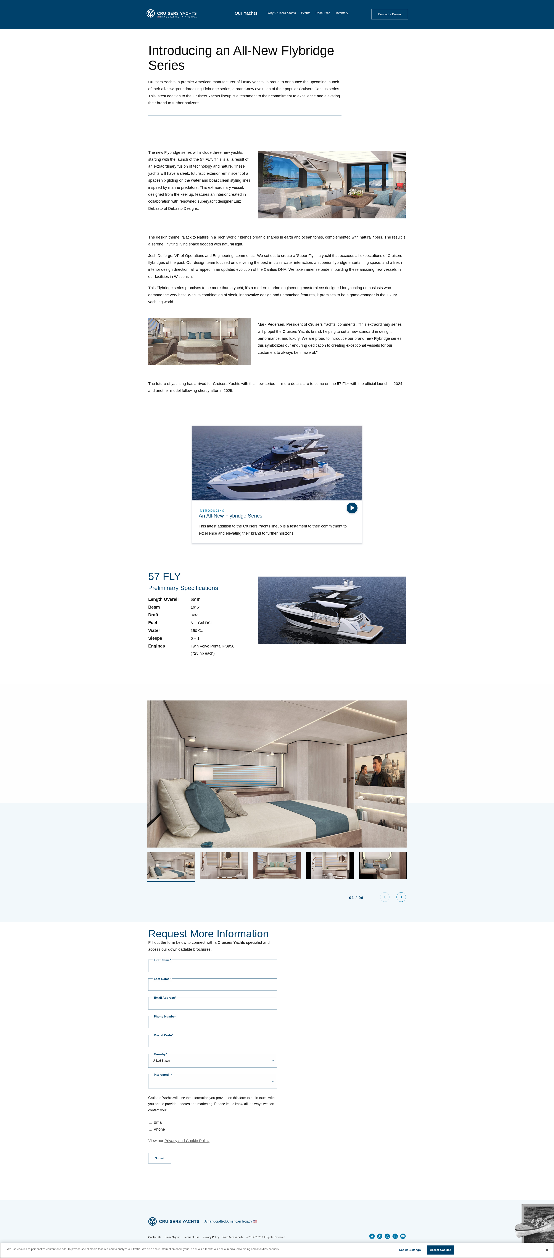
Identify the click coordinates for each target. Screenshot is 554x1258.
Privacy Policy (211, 1237)
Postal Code (163, 1035)
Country (160, 1054)
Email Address (164, 997)
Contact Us (154, 1237)
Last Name (161, 979)
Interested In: (164, 1074)
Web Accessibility (233, 1237)
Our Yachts (246, 13)
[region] (277, 1250)
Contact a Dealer (389, 14)
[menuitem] (246, 13)
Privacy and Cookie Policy (186, 1141)
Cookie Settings (410, 1250)
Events (305, 12)
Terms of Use (191, 1237)
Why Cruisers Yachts (281, 12)
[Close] (547, 1250)
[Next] (401, 897)
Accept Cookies (440, 1250)
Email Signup (172, 1237)
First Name (162, 960)
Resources (323, 12)
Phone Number (165, 1016)
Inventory (341, 12)
